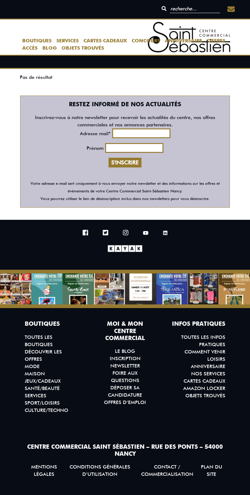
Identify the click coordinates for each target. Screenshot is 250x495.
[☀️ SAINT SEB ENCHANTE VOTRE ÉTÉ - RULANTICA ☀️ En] (172, 289)
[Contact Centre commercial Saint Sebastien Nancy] (231, 9)
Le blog (125, 351)
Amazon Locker (204, 388)
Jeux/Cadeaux (43, 381)
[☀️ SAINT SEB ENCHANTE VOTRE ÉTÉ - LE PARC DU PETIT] (47, 289)
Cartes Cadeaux (105, 41)
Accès (30, 48)
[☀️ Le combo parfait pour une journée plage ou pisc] (203, 289)
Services (67, 41)
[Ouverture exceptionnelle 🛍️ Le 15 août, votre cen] (140, 289)
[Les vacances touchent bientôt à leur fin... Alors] (15, 289)
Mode (32, 366)
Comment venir (204, 352)
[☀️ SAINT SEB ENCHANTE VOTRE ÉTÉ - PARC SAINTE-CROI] (78, 289)
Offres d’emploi (125, 402)
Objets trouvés (83, 48)
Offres (216, 41)
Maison (35, 374)
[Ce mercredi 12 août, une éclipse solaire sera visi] (109, 289)
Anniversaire (183, 41)
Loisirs (216, 359)
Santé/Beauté (42, 388)
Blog (49, 48)
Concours (146, 41)
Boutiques (37, 41)
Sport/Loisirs (42, 403)
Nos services (208, 374)
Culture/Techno (46, 410)
